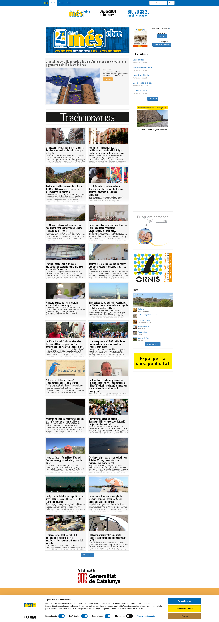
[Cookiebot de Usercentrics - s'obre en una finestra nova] (30, 617)
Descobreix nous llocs (152, 344)
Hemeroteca (161, 36)
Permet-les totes (184, 601)
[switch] (84, 616)
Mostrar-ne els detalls (146, 616)
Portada (53, 3)
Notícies (61, 3)
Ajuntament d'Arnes (144, 326)
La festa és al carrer (140, 90)
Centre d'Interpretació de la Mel (147, 315)
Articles (69, 3)
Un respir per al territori (141, 75)
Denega (184, 616)
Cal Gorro (141, 309)
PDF (170, 29)
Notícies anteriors (88, 555)
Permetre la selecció (184, 608)
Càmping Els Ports (143, 338)
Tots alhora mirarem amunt (142, 67)
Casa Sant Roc (142, 332)
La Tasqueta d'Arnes (144, 320)
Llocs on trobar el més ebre (162, 45)
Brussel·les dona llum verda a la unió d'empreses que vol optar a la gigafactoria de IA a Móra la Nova (86, 63)
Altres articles (153, 99)
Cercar (171, 3)
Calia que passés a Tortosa (142, 82)
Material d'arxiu (138, 59)
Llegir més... (107, 79)
